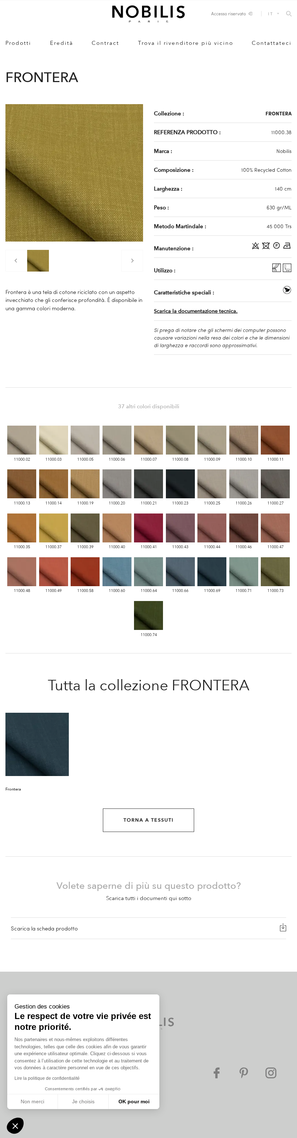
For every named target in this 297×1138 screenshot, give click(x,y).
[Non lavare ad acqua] (267, 248)
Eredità (61, 43)
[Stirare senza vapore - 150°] (287, 248)
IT (270, 13)
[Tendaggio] (277, 270)
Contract (105, 43)
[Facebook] (216, 1072)
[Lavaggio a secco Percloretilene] (277, 248)
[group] (38, 261)
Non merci (32, 1101)
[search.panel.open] (289, 14)
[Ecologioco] (287, 292)
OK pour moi (134, 1101)
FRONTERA (278, 113)
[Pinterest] (243, 1072)
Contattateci (272, 43)
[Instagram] (270, 1072)
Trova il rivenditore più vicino (185, 43)
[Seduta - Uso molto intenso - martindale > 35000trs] (287, 270)
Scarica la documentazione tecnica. (196, 311)
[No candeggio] (256, 248)
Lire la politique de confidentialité (47, 1078)
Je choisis (83, 1101)
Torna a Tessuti (149, 820)
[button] (15, 1125)
